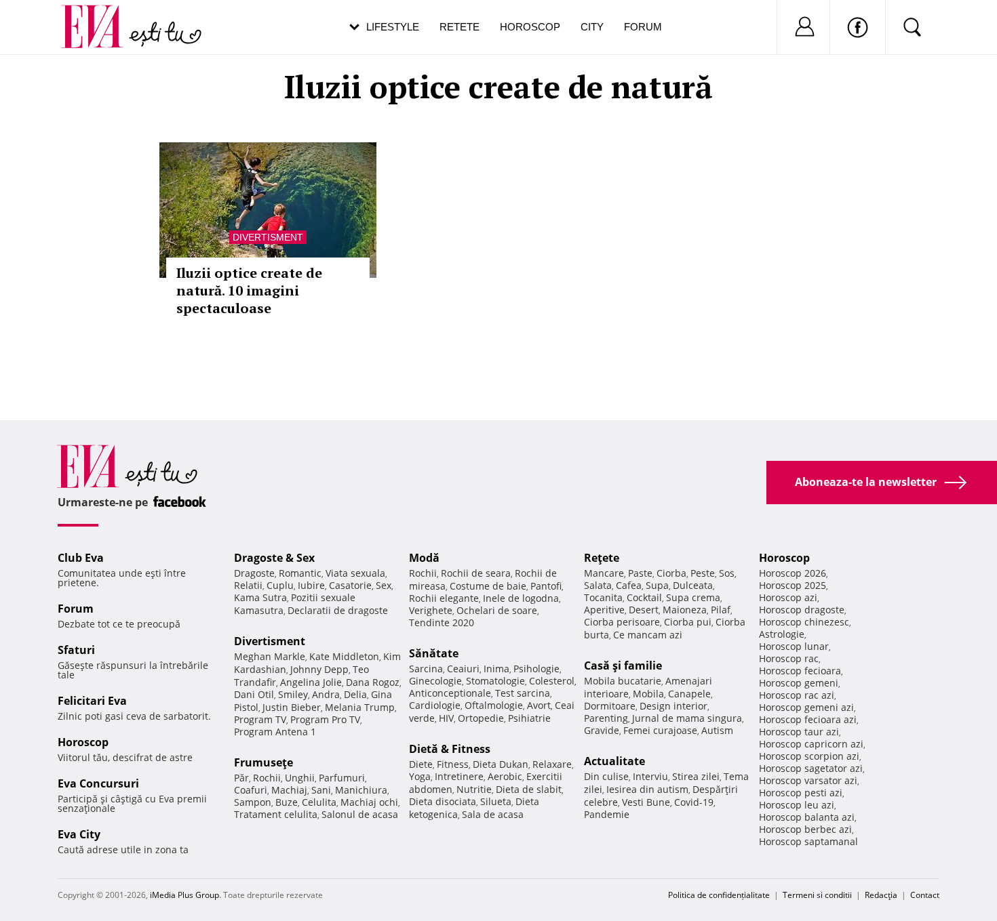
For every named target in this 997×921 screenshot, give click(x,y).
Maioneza (685, 609)
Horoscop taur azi (799, 731)
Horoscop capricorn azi (811, 743)
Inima (496, 668)
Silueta (495, 801)
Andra (326, 694)
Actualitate (614, 761)
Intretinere (459, 776)
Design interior (673, 705)
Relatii (248, 585)
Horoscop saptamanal (808, 841)
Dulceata (693, 585)
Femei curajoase (660, 730)
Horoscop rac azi (796, 695)
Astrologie (781, 634)
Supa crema (693, 597)
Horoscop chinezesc (804, 621)
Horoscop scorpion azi (809, 756)
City (592, 27)
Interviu (650, 776)
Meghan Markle (269, 656)
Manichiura (361, 789)
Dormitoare (610, 705)
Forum (643, 27)
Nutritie (474, 789)
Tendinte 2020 (441, 622)
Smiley (293, 694)
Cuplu (280, 585)
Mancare (604, 573)
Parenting (606, 718)
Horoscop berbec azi (805, 829)
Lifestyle (392, 27)
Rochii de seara (476, 573)
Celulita (319, 802)
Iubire (311, 585)
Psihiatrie (529, 718)
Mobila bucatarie (622, 680)
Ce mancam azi (647, 634)
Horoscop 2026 (792, 573)
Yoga (420, 776)
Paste (640, 573)
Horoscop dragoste (801, 609)
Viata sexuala (355, 573)
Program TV (260, 719)
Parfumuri (342, 777)
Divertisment (268, 237)
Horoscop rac (789, 658)
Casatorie (350, 585)
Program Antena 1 (275, 731)
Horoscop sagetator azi (811, 768)
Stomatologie (495, 680)
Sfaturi (76, 649)
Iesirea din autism (647, 789)
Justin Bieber (291, 707)
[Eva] (100, 16)
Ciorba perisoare (622, 621)
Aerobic (505, 776)
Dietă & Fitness (449, 748)
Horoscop (530, 27)
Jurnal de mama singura (687, 718)
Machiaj (289, 789)
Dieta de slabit (529, 789)
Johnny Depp (319, 669)
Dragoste (254, 573)
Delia (355, 694)
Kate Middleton (344, 656)
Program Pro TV (325, 719)
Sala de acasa (493, 814)
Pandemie (606, 814)
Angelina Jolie (311, 682)
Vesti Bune (646, 802)
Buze (286, 802)
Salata (598, 585)
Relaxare (552, 764)
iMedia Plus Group (184, 895)
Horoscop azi (788, 597)
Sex (383, 585)
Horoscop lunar (794, 646)
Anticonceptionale (450, 693)
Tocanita (603, 597)
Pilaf (720, 609)
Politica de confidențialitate (719, 895)
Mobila (648, 693)
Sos (727, 573)
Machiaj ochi (369, 802)
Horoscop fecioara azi (808, 719)
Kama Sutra (260, 597)
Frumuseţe (263, 762)
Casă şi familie (623, 665)
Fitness (453, 764)
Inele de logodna (521, 598)
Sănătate (433, 653)
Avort (539, 705)
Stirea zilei (696, 776)
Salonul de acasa (359, 814)
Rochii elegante (444, 598)
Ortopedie (481, 718)
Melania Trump (360, 707)
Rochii (267, 777)
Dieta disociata (442, 801)
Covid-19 (693, 802)
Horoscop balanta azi (807, 817)
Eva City (79, 834)
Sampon (252, 802)
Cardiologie (435, 705)
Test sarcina (522, 693)
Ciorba (671, 573)
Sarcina (426, 668)
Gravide (601, 730)
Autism (717, 730)
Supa (657, 585)
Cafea (629, 585)
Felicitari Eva (92, 700)
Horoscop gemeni (798, 682)
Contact (924, 895)
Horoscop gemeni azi (806, 707)
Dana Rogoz (372, 682)
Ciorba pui (687, 621)
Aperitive (604, 609)
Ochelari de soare (496, 610)
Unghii (300, 777)
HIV (446, 718)
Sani (321, 789)
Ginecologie (435, 680)
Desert (644, 609)
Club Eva (81, 557)
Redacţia (881, 895)
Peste (702, 573)
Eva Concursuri (98, 783)
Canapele (689, 693)
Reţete (601, 557)
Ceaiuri (463, 668)
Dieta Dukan (500, 764)
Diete (421, 764)
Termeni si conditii (817, 895)
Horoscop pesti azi (800, 792)
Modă (424, 557)
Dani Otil (254, 694)
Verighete (430, 610)
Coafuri (250, 789)
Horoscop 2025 (792, 585)
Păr (241, 777)
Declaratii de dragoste (338, 610)
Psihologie (536, 668)
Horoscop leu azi (796, 804)
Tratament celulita (275, 814)
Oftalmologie (494, 705)
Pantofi (546, 585)
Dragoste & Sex (274, 557)
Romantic (300, 573)
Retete (459, 27)
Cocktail (644, 597)
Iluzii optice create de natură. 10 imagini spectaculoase (249, 290)
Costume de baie (488, 585)
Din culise (606, 776)
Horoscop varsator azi (808, 780)
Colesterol (551, 680)
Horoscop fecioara (800, 670)
